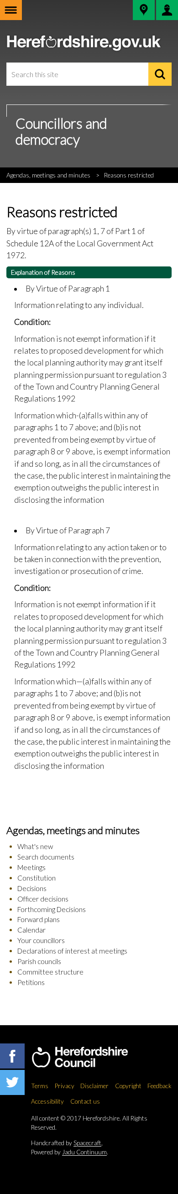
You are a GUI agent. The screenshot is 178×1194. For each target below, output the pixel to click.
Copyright (128, 1086)
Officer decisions (42, 899)
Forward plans (38, 919)
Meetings (31, 867)
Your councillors (41, 940)
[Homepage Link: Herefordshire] (89, 1057)
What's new (35, 846)
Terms (39, 1086)
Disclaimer (94, 1086)
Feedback (159, 1086)
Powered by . (69, 1152)
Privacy (64, 1086)
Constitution (36, 878)
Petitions (31, 982)
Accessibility (47, 1101)
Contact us (85, 1101)
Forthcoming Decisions (51, 909)
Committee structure (50, 972)
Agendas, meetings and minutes (48, 175)
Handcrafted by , (67, 1143)
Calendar (31, 930)
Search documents (45, 857)
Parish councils (39, 961)
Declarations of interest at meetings (72, 951)
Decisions (32, 888)
